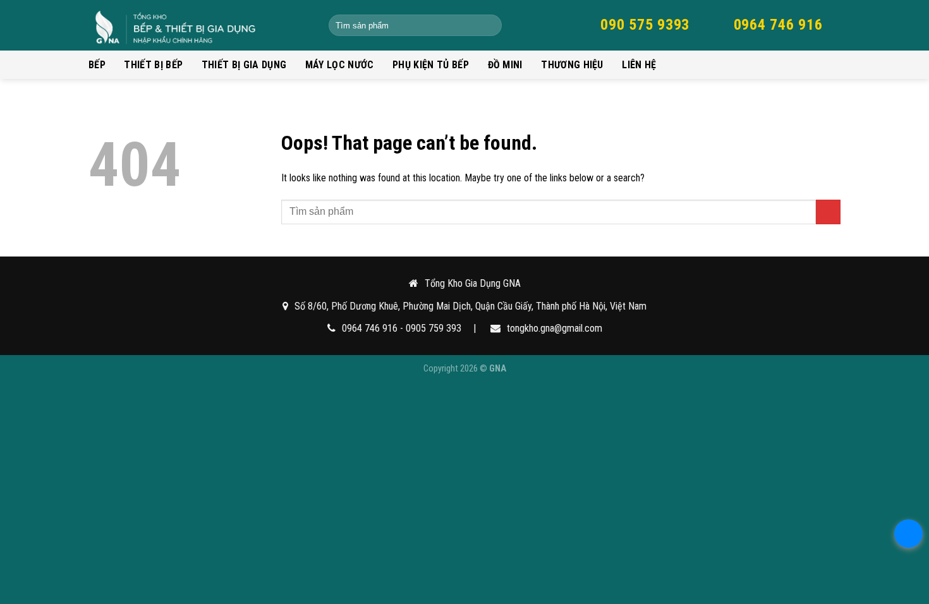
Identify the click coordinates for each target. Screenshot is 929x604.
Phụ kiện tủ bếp (430, 65)
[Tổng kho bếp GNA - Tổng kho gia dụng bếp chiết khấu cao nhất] (199, 25)
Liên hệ (639, 65)
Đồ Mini (505, 65)
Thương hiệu (572, 65)
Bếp (97, 65)
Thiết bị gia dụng (244, 65)
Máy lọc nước (339, 65)
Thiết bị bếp (153, 65)
